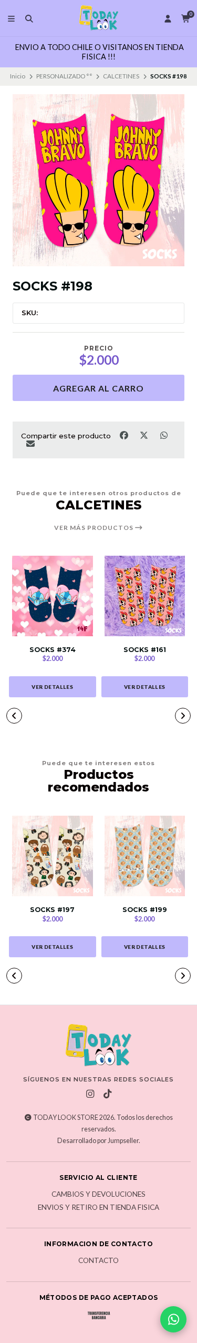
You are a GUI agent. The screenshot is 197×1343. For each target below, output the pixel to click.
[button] (14, 716)
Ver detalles (52, 687)
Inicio (17, 76)
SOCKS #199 (144, 910)
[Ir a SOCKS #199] (145, 856)
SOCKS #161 (144, 650)
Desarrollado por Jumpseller (98, 1141)
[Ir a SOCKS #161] (145, 596)
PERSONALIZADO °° (64, 76)
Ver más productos (94, 528)
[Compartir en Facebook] (124, 435)
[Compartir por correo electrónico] (30, 444)
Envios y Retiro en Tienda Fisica (98, 1207)
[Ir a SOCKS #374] (52, 596)
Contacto (98, 1261)
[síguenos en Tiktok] (107, 1094)
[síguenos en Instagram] (90, 1094)
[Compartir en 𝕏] (144, 435)
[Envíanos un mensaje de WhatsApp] (173, 1319)
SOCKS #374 (52, 650)
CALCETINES (121, 76)
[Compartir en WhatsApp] (163, 435)
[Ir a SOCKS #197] (52, 856)
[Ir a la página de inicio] (99, 18)
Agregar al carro (98, 388)
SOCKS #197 (52, 910)
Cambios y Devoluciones (98, 1194)
